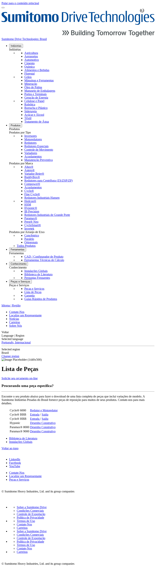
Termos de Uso (26, 521)
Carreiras (14, 322)
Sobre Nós (15, 325)
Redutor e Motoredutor (44, 410)
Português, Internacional (16, 342)
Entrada (34, 414)
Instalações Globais (20, 441)
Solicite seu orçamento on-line (20, 378)
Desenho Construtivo (43, 423)
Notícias (14, 318)
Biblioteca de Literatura (23, 438)
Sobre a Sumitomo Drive (32, 507)
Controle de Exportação (31, 514)
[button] (81, 49)
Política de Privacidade (30, 517)
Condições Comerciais (30, 510)
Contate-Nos (16, 312)
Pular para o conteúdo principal (20, 3)
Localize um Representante (25, 315)
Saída (45, 414)
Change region (10, 356)
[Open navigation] (3, 7)
